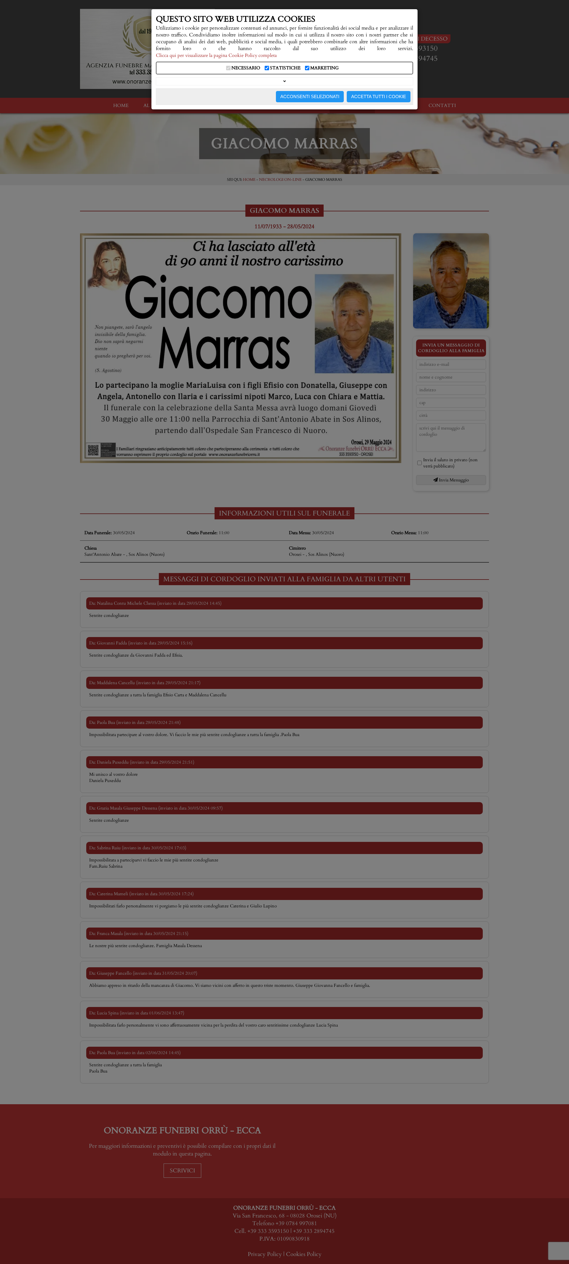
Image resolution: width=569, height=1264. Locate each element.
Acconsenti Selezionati (309, 96)
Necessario (245, 68)
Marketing (324, 68)
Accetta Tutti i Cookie (378, 96)
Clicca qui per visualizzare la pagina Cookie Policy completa (216, 55)
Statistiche (285, 68)
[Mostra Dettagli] (284, 81)
